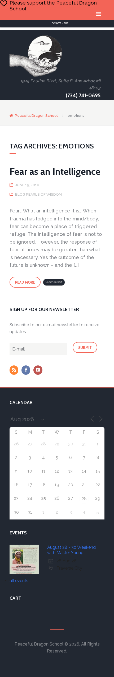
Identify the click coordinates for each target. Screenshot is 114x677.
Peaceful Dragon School (36, 115)
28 (84, 498)
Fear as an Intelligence (55, 171)
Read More (25, 282)
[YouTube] (39, 370)
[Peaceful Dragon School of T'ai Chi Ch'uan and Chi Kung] (36, 56)
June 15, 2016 (27, 185)
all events (19, 580)
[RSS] (15, 370)
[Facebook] (27, 370)
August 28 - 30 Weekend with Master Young (71, 550)
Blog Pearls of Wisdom (38, 194)
